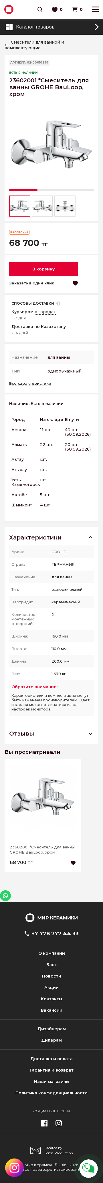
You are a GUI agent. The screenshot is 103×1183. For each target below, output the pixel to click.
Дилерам (51, 1040)
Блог (51, 964)
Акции (51, 987)
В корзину (43, 269)
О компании (51, 953)
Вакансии (51, 1010)
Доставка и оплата (51, 1058)
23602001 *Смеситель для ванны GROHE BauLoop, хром (42, 849)
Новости (51, 976)
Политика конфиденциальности (51, 1093)
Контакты (51, 999)
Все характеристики (30, 383)
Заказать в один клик (31, 283)
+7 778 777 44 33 (55, 933)
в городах (45, 311)
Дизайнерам (51, 1029)
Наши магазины (51, 1081)
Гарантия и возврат (52, 1070)
